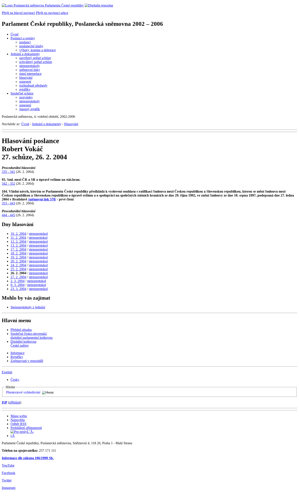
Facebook (8, 473)
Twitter (7, 480)
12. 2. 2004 (18, 241)
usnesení (25, 81)
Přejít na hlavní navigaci (18, 13)
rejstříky (24, 89)
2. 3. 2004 (18, 281)
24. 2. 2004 (18, 265)
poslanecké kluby (31, 46)
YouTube (8, 465)
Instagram (8, 488)
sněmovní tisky (29, 70)
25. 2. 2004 (18, 269)
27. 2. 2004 (18, 277)
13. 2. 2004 (18, 245)
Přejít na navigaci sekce (52, 13)
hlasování (25, 77)
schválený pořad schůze (35, 62)
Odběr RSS (18, 424)
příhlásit (14, 402)
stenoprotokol (38, 233)
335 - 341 (8, 172)
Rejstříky (17, 357)
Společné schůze (22, 93)
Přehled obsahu (21, 330)
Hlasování (71, 124)
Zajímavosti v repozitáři (27, 361)
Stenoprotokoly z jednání (28, 307)
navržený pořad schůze (35, 58)
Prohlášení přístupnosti (26, 428)
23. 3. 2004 (18, 289)
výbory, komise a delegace (37, 50)
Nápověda (18, 420)
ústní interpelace (30, 74)
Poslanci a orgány (23, 38)
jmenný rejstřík (29, 109)
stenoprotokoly (29, 66)
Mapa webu (19, 416)
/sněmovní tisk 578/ (42, 199)
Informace (18, 353)
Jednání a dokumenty (25, 54)
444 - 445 (8, 215)
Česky (15, 379)
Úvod (14, 34)
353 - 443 (8, 203)
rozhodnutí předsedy (33, 85)
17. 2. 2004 (18, 249)
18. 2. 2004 (18, 253)
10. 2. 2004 (18, 233)
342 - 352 (8, 183)
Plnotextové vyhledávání (23, 392)
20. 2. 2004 (18, 261)
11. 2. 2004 (18, 237)
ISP (4, 402)
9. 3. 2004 (18, 285)
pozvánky (26, 97)
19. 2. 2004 (18, 257)
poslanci (25, 42)
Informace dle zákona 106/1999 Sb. (28, 458)
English (7, 372)
